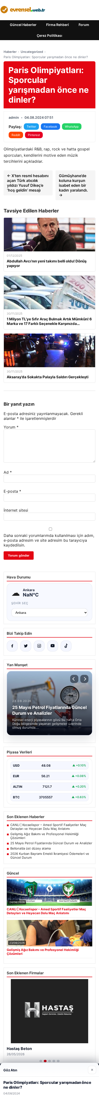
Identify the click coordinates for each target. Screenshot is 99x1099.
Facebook (50, 126)
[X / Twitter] (25, 646)
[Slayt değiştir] (40, 1061)
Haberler (10, 52)
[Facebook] (12, 646)
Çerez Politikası (49, 35)
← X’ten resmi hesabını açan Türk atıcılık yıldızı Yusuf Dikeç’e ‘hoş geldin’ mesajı (28, 182)
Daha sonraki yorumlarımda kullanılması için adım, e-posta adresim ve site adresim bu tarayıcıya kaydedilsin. (49, 540)
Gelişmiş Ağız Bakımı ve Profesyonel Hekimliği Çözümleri (44, 836)
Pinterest (34, 135)
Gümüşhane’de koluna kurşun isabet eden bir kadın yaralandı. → (73, 185)
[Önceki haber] (74, 679)
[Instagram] (39, 646)
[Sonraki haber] (84, 679)
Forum (84, 25)
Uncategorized (32, 52)
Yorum (11, 427)
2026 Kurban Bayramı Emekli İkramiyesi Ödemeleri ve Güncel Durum (49, 855)
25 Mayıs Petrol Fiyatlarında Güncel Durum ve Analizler (51, 843)
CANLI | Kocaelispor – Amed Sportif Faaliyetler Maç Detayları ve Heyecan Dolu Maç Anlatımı (48, 827)
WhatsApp (72, 126)
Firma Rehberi (57, 25)
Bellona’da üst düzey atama (30, 848)
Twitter (31, 126)
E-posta (12, 491)
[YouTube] (52, 646)
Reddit (16, 135)
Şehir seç (19, 603)
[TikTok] (66, 646)
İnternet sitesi (16, 510)
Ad (8, 472)
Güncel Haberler (23, 25)
